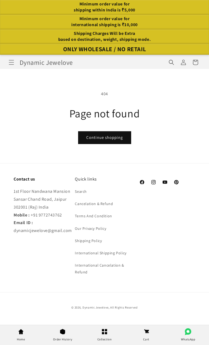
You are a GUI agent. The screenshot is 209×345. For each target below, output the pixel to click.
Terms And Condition (93, 215)
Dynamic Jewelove (95, 307)
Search (81, 191)
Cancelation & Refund (94, 203)
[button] (11, 62)
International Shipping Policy (100, 253)
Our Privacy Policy (90, 228)
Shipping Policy (88, 240)
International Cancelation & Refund (99, 268)
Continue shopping (104, 137)
